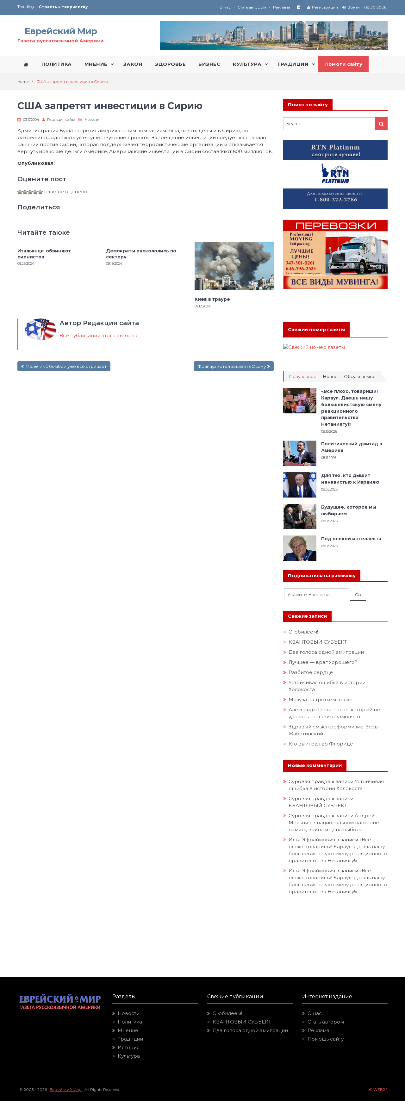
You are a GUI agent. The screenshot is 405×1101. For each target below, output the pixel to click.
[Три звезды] (30, 192)
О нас (225, 7)
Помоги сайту (343, 64)
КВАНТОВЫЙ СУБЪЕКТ (318, 642)
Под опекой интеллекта (351, 538)
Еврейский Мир (61, 31)
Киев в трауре (213, 299)
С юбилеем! (303, 632)
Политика (130, 1022)
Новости (92, 119)
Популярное (302, 376)
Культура (129, 1056)
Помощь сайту (326, 1039)
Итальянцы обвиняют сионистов (44, 253)
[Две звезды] (25, 192)
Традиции (130, 1039)
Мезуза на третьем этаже (320, 699)
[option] (120, 6)
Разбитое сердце (311, 672)
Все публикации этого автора (97, 335)
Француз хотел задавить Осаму (231, 366)
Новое (330, 376)
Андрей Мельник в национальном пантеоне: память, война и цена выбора (335, 822)
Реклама (281, 7)
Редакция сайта (61, 119)
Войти (353, 7)
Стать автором (252, 7)
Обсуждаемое (360, 376)
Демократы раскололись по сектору (141, 253)
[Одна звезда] (19, 192)
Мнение (128, 1030)
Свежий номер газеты (316, 329)
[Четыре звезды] (35, 192)
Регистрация (325, 7)
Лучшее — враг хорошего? (323, 662)
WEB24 (379, 1089)
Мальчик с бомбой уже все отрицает (66, 366)
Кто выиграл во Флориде (321, 744)
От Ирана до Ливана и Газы (69, 6)
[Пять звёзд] (40, 192)
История (129, 1047)
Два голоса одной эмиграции (326, 652)
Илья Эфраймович (312, 840)
